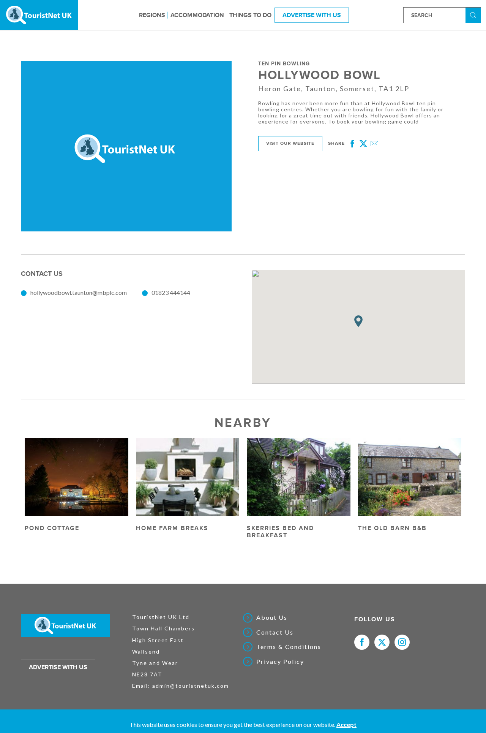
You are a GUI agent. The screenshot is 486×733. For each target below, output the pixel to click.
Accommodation (197, 14)
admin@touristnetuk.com (190, 685)
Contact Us (274, 632)
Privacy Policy (280, 661)
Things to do (250, 14)
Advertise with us (58, 667)
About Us (271, 617)
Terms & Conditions (288, 646)
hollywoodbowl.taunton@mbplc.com (78, 292)
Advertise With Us (311, 15)
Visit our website (290, 143)
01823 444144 (170, 292)
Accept (346, 724)
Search (474, 14)
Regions (152, 14)
